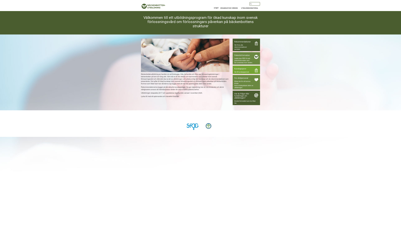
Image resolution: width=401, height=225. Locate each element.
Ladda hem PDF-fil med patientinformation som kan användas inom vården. (243, 60)
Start (216, 8)
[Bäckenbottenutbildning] (149, 5)
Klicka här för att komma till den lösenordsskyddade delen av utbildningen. (243, 84)
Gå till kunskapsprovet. (241, 72)
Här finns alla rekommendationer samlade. (240, 47)
